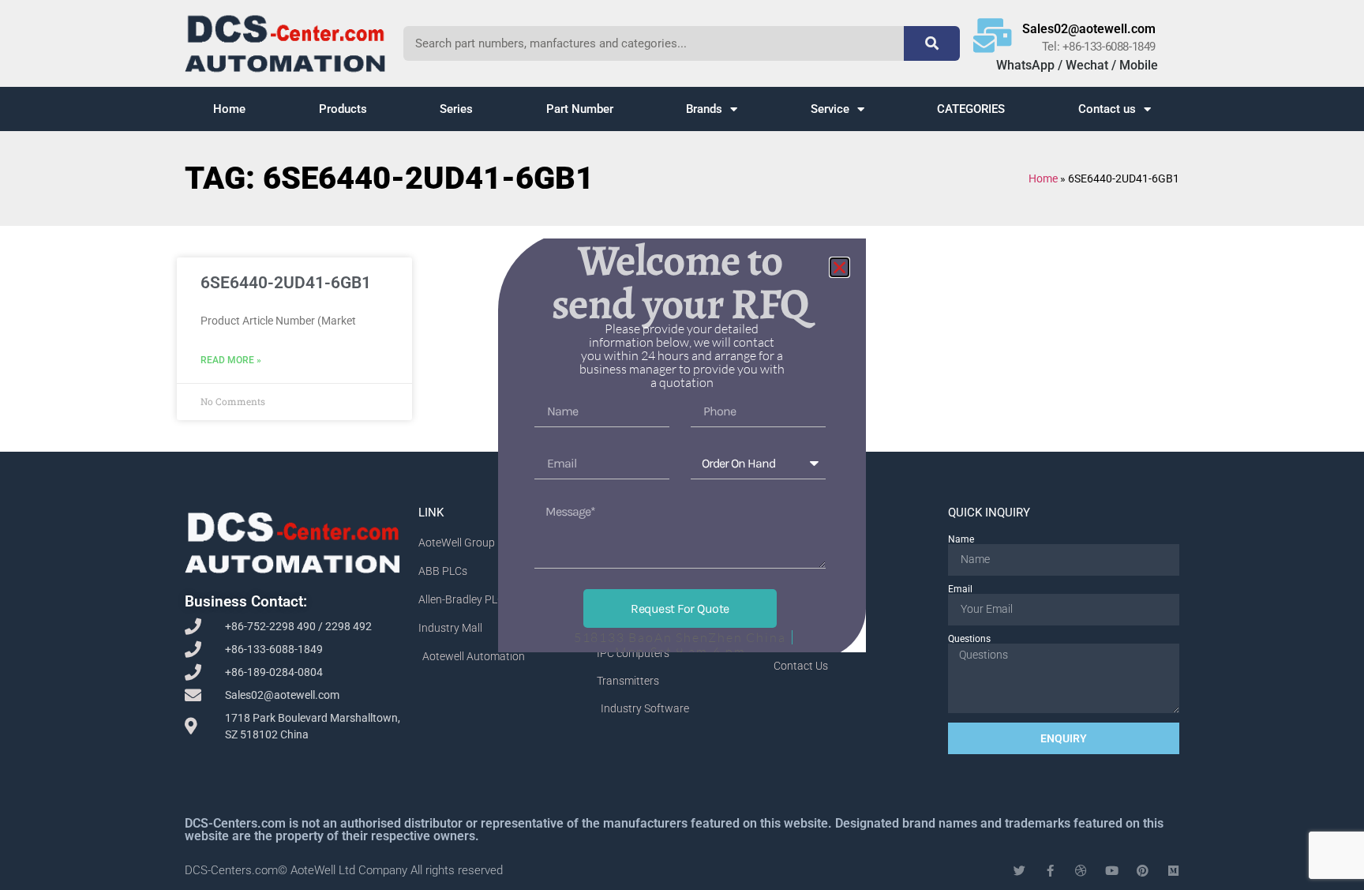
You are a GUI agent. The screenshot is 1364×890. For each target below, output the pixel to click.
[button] (839, 267)
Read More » (230, 360)
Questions (969, 639)
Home (229, 109)
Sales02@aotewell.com (1089, 28)
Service (830, 109)
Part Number (579, 109)
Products (343, 109)
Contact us (1107, 109)
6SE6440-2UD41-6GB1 (285, 282)
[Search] (931, 43)
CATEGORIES (971, 109)
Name (961, 539)
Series (456, 109)
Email (960, 589)
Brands (704, 109)
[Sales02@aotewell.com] (993, 35)
